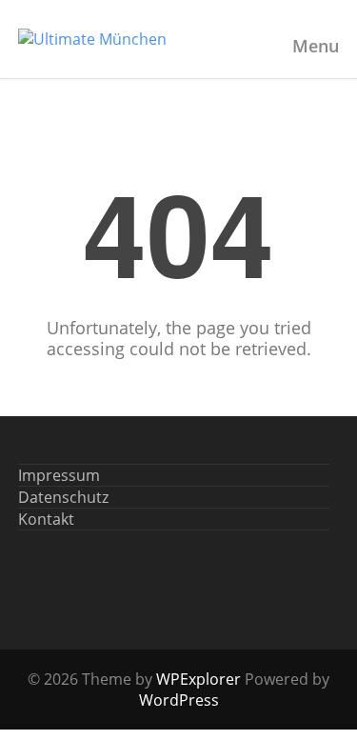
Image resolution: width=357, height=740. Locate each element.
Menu (315, 45)
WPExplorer (198, 679)
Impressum (59, 475)
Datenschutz (63, 497)
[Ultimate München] (92, 39)
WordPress (179, 700)
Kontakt (46, 519)
